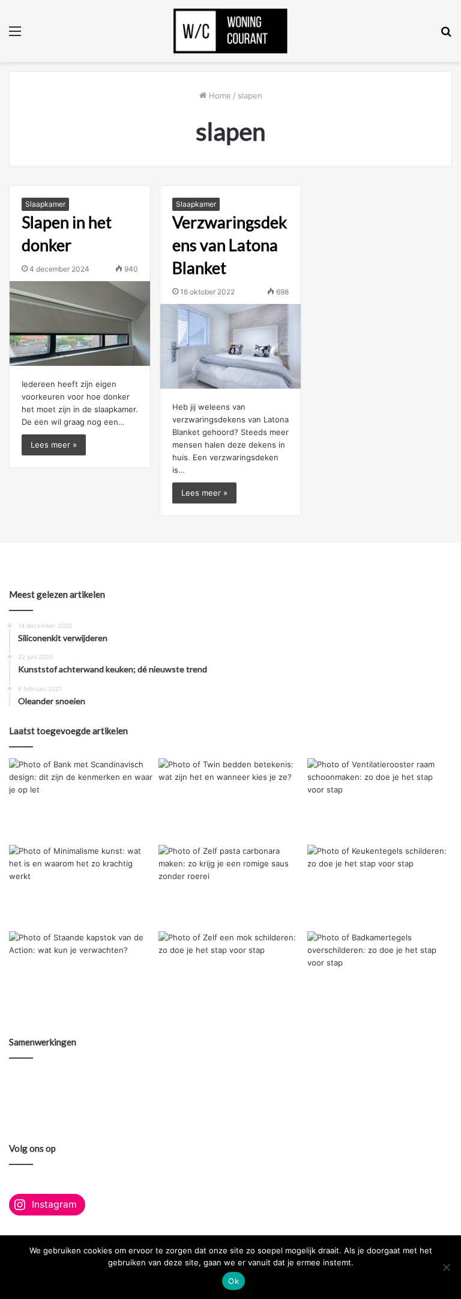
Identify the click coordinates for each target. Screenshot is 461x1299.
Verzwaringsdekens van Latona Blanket (229, 245)
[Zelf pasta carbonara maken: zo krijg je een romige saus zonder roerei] (230, 885)
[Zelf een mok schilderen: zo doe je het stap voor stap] (230, 972)
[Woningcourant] (230, 30)
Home (218, 95)
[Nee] (446, 1267)
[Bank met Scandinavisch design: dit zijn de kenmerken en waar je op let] (81, 799)
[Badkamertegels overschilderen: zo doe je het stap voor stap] (379, 972)
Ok (233, 1281)
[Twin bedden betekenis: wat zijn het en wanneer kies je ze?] (230, 799)
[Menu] (15, 35)
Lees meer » (54, 444)
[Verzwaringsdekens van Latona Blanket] (230, 346)
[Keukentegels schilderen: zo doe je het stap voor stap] (379, 885)
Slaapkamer (45, 203)
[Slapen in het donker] (80, 323)
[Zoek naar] (446, 35)
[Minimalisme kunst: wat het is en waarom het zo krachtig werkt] (81, 885)
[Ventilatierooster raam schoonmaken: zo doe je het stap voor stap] (379, 799)
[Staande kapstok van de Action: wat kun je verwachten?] (81, 972)
